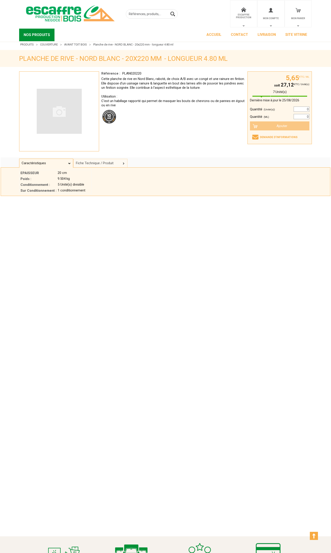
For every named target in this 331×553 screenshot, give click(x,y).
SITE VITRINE (296, 34)
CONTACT (239, 34)
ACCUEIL (213, 34)
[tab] (46, 163)
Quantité (262, 109)
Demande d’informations (278, 137)
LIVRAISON (267, 34)
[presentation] (46, 163)
